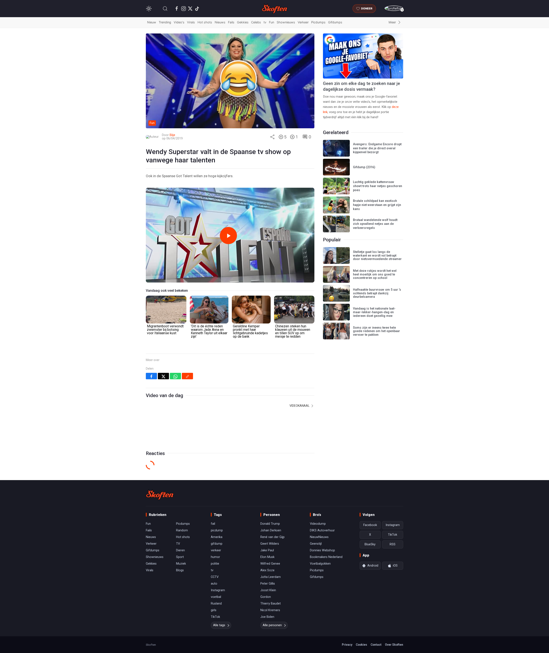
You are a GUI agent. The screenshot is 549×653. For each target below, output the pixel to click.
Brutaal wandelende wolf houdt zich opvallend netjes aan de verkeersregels (375, 224)
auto (214, 583)
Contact (376, 644)
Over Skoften (394, 644)
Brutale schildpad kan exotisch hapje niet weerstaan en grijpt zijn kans (377, 205)
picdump (217, 530)
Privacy (347, 644)
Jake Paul (267, 550)
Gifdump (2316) (364, 167)
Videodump (318, 524)
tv (265, 22)
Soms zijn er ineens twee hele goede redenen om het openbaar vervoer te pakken (376, 331)
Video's (179, 22)
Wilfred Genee (270, 563)
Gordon (265, 597)
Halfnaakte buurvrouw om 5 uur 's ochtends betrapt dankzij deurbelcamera (377, 293)
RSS (392, 544)
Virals (191, 22)
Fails (231, 22)
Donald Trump (270, 524)
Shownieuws (286, 22)
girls (213, 610)
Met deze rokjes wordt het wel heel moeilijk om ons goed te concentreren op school (375, 274)
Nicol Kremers (270, 610)
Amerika (216, 537)
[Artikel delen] (272, 137)
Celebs (256, 22)
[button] (165, 8)
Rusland (216, 603)
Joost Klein (268, 590)
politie (215, 563)
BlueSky (370, 544)
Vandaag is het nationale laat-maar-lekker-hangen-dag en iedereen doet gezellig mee (374, 312)
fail (213, 524)
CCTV (215, 577)
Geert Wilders (269, 544)
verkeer (216, 550)
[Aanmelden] (394, 8)
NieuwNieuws (319, 537)
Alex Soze (267, 570)
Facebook (370, 525)
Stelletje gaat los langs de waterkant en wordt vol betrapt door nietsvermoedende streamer (377, 255)
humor (215, 557)
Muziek (181, 563)
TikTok (215, 617)
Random (182, 530)
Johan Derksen (270, 530)
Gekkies (243, 22)
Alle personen (272, 625)
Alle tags (219, 625)
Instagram (218, 590)
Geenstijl (316, 544)
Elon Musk (267, 557)
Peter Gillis (267, 583)
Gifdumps (335, 22)
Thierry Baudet (270, 603)
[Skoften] (160, 494)
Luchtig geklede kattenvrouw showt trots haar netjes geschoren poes (377, 186)
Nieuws (220, 22)
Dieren (180, 550)
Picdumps (318, 22)
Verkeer (303, 22)
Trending (165, 22)
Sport (180, 557)
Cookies (361, 644)
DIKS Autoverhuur (322, 530)
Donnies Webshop (322, 550)
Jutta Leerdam (270, 577)
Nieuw (151, 22)
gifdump (216, 544)
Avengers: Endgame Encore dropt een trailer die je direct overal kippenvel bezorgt (377, 148)
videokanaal (300, 405)
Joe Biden (267, 617)
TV (178, 544)
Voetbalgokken (320, 563)
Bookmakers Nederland (326, 557)
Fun (271, 22)
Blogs (180, 570)
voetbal (216, 597)
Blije (172, 135)
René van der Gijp (272, 537)
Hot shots (205, 22)
